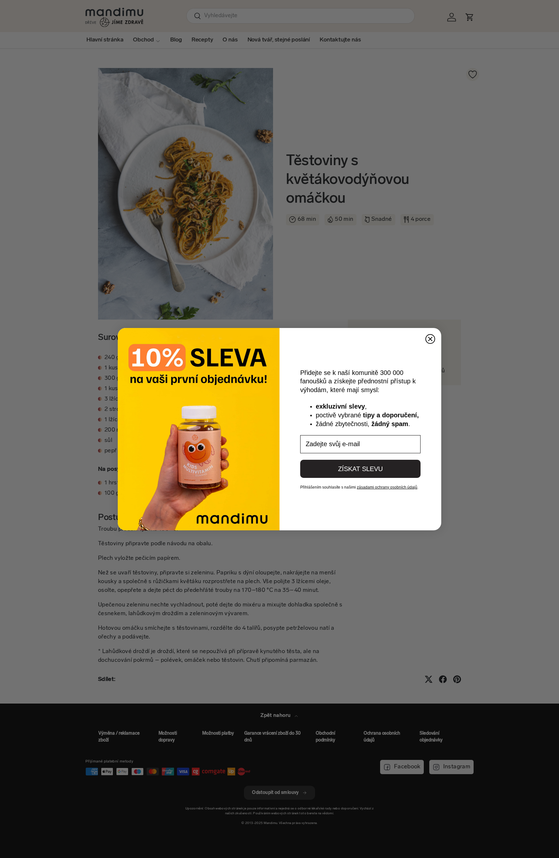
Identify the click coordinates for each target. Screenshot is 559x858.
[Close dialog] (430, 339)
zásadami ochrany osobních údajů (387, 487)
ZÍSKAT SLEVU (360, 468)
